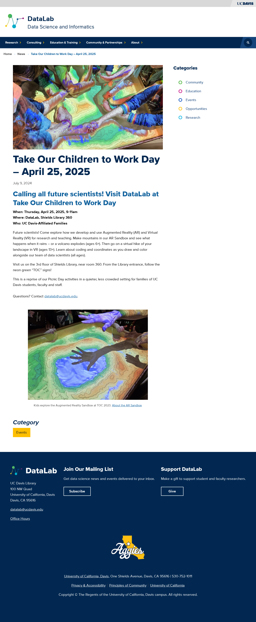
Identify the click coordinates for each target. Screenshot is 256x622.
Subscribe (77, 491)
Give (172, 491)
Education (193, 91)
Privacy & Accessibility (88, 585)
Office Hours (20, 518)
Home (8, 54)
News (21, 54)
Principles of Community (127, 585)
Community (194, 82)
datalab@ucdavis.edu (26, 509)
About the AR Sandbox (127, 405)
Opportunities (196, 108)
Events (21, 432)
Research (193, 117)
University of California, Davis (86, 576)
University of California (167, 585)
